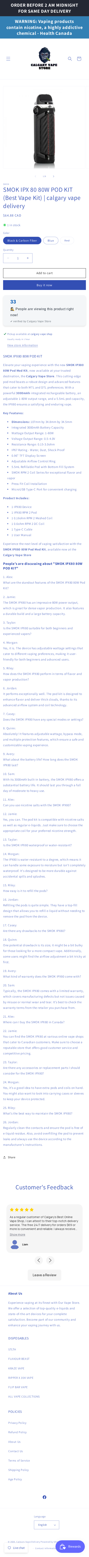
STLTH (12, 1349)
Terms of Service (19, 1460)
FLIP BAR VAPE (18, 1387)
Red (69, 241)
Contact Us (15, 1451)
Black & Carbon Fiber (22, 240)
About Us (14, 1442)
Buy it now (44, 285)
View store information (22, 345)
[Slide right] (53, 176)
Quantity (8, 250)
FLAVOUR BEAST (19, 1359)
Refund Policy (17, 1432)
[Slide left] (35, 176)
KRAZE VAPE (16, 1368)
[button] (8, 58)
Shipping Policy (18, 1470)
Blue (51, 240)
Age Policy (15, 1479)
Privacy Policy (17, 1423)
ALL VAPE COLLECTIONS (24, 1396)
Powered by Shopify (51, 1541)
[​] (44, 59)
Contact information (46, 1548)
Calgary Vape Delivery (28, 1541)
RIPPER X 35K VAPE (20, 1378)
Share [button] (12, 1157)
